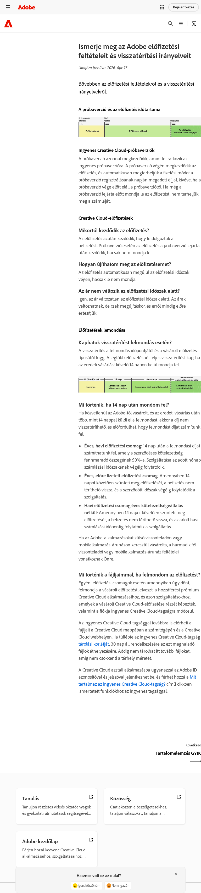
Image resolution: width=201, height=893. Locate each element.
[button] (162, 7)
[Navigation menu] (8, 7)
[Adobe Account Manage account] (194, 23)
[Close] (176, 874)
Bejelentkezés (183, 7)
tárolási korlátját (94, 644)
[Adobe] (26, 7)
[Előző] (108, 757)
